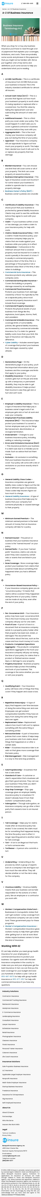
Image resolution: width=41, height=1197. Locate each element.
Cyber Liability (11, 342)
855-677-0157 (19, 979)
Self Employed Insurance (11, 1103)
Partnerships (7, 1116)
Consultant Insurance (10, 1020)
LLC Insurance (7, 1070)
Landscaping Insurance (11, 1016)
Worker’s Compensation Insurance (20, 926)
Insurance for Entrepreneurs (13, 1095)
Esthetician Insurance (10, 1028)
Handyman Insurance (10, 1008)
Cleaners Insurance (9, 1040)
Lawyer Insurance (9, 1024)
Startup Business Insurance (12, 1087)
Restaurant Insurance (10, 1004)
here (21, 1191)
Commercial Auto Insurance (17, 272)
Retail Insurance (8, 1032)
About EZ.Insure (8, 1112)
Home (4, 9)
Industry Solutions (10, 991)
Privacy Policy (20, 1195)
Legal (4, 1129)
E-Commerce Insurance (11, 1012)
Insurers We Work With (10, 1124)
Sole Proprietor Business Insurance (15, 1066)
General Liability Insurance (17, 496)
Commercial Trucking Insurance (14, 1000)
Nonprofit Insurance (9, 1078)
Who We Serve (7, 1120)
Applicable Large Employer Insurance (16, 1074)
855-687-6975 (7, 976)
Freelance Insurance (10, 1091)
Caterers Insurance (9, 1053)
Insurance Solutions (11, 1061)
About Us (6, 1107)
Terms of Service (7, 1195)
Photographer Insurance (11, 1036)
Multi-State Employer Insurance (14, 1082)
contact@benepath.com (11, 1156)
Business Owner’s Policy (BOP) (18, 191)
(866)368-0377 (7, 1161)
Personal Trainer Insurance (12, 1048)
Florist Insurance (8, 1044)
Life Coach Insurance (10, 1057)
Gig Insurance (7, 1099)
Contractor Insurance (10, 996)
